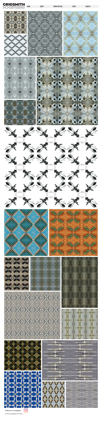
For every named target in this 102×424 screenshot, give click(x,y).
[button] (77, 6)
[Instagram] (26, 410)
